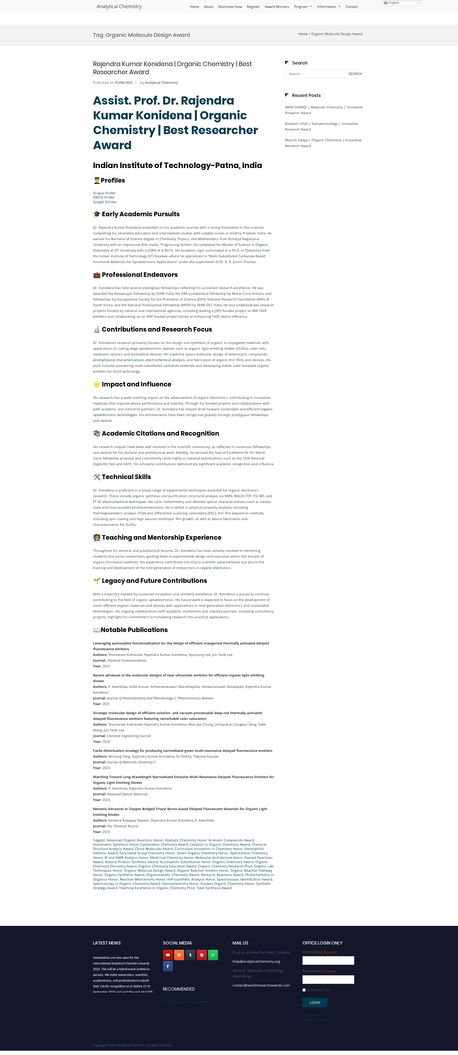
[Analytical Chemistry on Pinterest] (202, 955)
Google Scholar (105, 202)
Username (319, 952)
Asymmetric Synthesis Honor (116, 844)
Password (319, 971)
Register (253, 6)
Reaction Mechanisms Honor (143, 879)
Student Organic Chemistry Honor (227, 883)
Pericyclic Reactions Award (222, 874)
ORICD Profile (103, 197)
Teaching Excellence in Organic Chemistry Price (157, 888)
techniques (138, 501)
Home (194, 6)
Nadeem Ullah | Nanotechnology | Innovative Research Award (321, 126)
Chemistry (168, 239)
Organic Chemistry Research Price (225, 866)
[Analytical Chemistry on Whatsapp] (213, 955)
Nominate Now (230, 6)
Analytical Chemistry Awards (186, 1001)
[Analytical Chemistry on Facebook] (168, 966)
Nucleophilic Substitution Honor (185, 862)
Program (301, 6)
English (393, 3)
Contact (352, 6)
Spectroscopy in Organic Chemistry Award (126, 883)
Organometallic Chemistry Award (172, 874)
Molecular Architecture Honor (219, 857)
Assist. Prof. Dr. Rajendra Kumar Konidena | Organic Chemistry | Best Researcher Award (175, 123)
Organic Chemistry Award (233, 862)
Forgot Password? (316, 1019)
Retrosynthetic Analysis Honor (191, 879)
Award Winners (277, 6)
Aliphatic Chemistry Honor (186, 840)
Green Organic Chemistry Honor (202, 853)
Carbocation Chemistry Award (164, 844)
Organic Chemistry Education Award (167, 866)
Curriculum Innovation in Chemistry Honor (209, 848)
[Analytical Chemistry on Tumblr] (190, 955)
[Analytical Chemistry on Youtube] (168, 955)
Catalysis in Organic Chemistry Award (220, 844)
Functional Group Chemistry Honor (147, 853)
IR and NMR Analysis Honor (126, 857)
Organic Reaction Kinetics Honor (203, 870)
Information (326, 6)
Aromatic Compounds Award (231, 840)
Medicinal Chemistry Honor (172, 857)
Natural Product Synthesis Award (131, 862)
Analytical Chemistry (119, 6)
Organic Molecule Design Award (149, 870)
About (208, 6)
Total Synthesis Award (214, 888)
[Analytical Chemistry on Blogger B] (179, 955)
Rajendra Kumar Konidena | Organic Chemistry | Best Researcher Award (172, 68)
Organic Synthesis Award (124, 874)
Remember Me (319, 990)
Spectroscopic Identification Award (244, 879)
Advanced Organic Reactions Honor (135, 840)
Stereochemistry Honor (180, 883)
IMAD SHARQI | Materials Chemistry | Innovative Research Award (324, 110)
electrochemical (115, 501)
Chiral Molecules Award (154, 848)
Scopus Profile (104, 193)
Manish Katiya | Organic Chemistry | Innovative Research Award (323, 143)
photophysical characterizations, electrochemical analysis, (139, 360)
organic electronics (215, 567)
